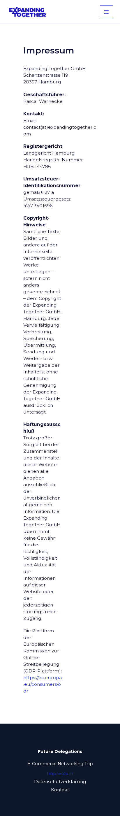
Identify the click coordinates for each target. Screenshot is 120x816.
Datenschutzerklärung (60, 781)
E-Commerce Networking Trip (60, 763)
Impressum (60, 773)
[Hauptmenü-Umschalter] (106, 11)
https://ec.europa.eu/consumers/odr (42, 684)
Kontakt (60, 789)
